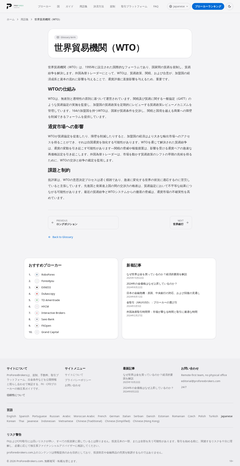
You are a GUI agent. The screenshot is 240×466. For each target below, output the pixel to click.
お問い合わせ (73, 385)
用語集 (83, 6)
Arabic (67, 416)
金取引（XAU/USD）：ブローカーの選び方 (152, 302)
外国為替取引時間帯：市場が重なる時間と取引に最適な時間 (162, 311)
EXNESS (46, 287)
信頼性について (16, 395)
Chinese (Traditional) (89, 421)
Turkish (213, 416)
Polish (202, 416)
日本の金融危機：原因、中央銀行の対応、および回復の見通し (163, 293)
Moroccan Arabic (84, 416)
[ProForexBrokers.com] (18, 6)
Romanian (178, 416)
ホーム (11, 19)
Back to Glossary (62, 237)
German (115, 416)
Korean (11, 421)
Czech (191, 416)
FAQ (155, 6)
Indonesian (48, 421)
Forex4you (47, 281)
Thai (21, 421)
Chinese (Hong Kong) (146, 421)
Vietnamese (65, 421)
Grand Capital (50, 332)
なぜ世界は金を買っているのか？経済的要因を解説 (157, 274)
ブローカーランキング (208, 6)
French (102, 416)
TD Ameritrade (50, 300)
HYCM (45, 306)
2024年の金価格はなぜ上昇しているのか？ (152, 283)
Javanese (32, 421)
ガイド (70, 6)
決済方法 (98, 6)
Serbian (138, 416)
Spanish (24, 416)
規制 (112, 6)
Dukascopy (48, 293)
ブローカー (44, 6)
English (11, 416)
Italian (127, 416)
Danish (150, 416)
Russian (55, 416)
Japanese (226, 416)
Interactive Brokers (53, 313)
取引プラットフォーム (134, 6)
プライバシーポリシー (78, 380)
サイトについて (74, 374)
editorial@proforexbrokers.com (200, 381)
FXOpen (46, 325)
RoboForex (48, 274)
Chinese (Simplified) (117, 421)
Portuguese (39, 416)
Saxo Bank (47, 319)
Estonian (163, 416)
